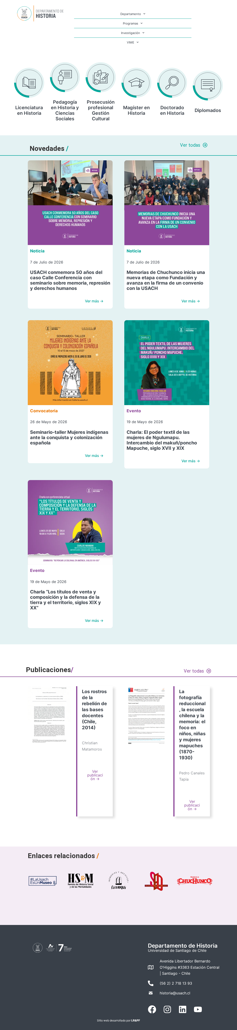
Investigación (130, 33)
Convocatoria (44, 410)
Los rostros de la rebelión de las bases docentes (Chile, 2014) (94, 709)
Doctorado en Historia (172, 110)
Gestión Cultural (100, 115)
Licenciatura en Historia (29, 110)
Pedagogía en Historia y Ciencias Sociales (65, 110)
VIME (130, 42)
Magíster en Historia (136, 110)
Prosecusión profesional (101, 104)
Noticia (37, 250)
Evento (134, 410)
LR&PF (135, 1020)
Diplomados (208, 110)
